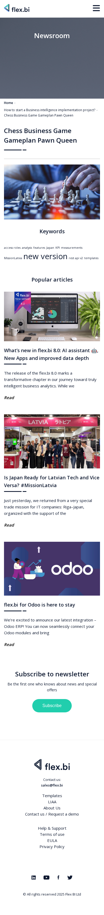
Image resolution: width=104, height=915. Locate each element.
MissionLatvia (13, 258)
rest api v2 (76, 258)
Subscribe (52, 705)
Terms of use (52, 834)
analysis (27, 248)
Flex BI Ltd (73, 894)
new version (45, 256)
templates (91, 258)
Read (9, 397)
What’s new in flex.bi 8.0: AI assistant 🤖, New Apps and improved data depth (51, 354)
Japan (50, 248)
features (39, 248)
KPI (57, 248)
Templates (52, 795)
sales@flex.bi (52, 785)
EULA (52, 840)
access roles (12, 248)
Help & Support (52, 828)
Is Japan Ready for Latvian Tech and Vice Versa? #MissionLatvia (51, 481)
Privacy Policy (52, 846)
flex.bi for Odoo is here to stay (39, 604)
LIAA (52, 801)
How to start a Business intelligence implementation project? (49, 110)
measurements (71, 248)
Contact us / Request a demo (52, 814)
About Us (52, 807)
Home (8, 103)
